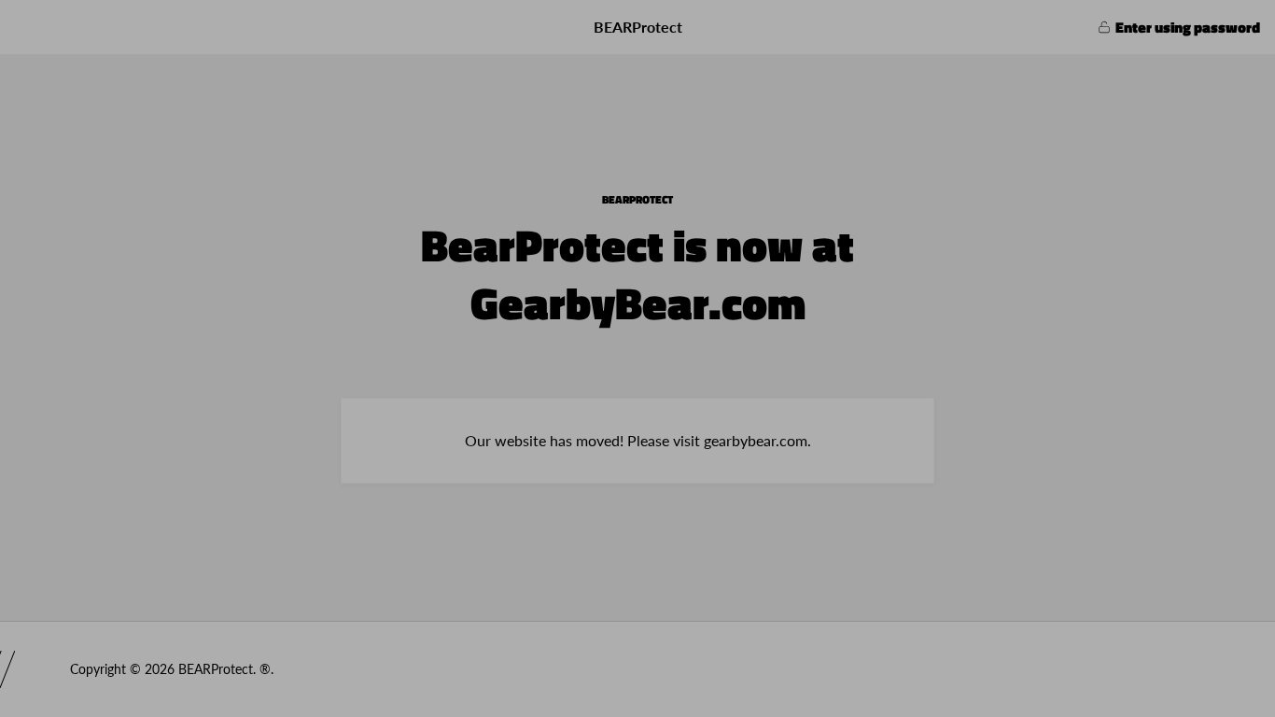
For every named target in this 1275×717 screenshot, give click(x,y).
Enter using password (1187, 27)
